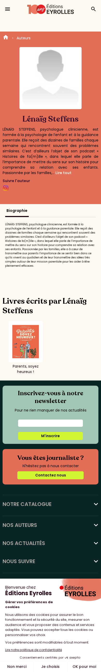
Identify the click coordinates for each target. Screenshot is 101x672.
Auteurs (24, 38)
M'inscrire (50, 435)
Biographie (16, 210)
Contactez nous (50, 475)
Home (6, 38)
